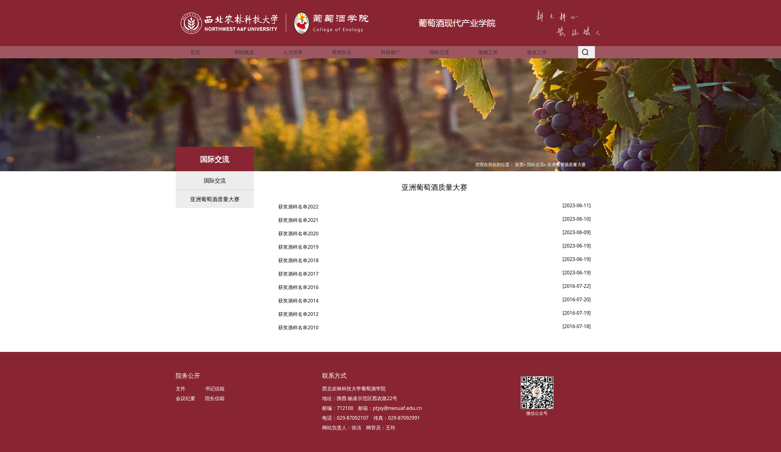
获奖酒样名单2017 (298, 273)
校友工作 (537, 52)
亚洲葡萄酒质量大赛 (214, 199)
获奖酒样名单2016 (298, 287)
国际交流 (439, 52)
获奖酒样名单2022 (298, 206)
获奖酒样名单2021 (298, 220)
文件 (180, 388)
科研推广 (390, 52)
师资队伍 (341, 52)
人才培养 (293, 52)
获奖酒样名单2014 (298, 300)
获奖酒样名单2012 (298, 314)
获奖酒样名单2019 (298, 247)
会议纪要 (185, 398)
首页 (195, 52)
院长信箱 (215, 398)
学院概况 (244, 52)
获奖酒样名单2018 (298, 260)
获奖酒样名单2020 (298, 233)
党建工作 (488, 52)
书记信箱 (215, 388)
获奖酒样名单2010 (298, 327)
